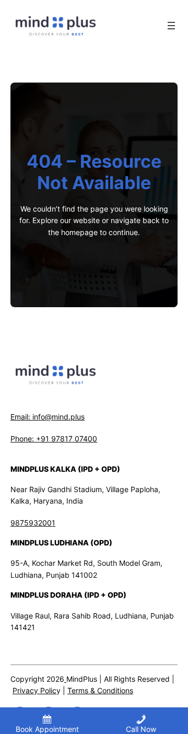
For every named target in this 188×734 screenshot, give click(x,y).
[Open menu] (171, 25)
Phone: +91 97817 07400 (53, 438)
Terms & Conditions (100, 690)
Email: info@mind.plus (47, 416)
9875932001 (32, 522)
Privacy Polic (34, 690)
